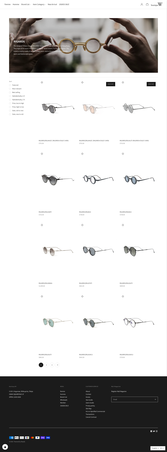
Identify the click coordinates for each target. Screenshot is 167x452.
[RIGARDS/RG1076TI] (98, 251)
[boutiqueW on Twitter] (154, 431)
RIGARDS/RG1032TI (126, 283)
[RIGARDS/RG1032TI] (139, 251)
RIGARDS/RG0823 (85, 212)
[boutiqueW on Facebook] (151, 431)
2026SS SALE (64, 4)
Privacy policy (90, 406)
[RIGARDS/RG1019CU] (98, 322)
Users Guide (90, 403)
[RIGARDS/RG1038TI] (58, 179)
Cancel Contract (91, 417)
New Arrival (52, 4)
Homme (16, 4)
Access (88, 397)
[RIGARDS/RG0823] (98, 179)
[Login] (141, 4)
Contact (88, 394)
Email (115, 396)
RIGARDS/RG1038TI (45, 212)
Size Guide (89, 400)
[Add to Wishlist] (42, 82)
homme (63, 394)
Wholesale (63, 400)
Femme (7, 4)
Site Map (88, 408)
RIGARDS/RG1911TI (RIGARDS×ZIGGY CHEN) (134, 141)
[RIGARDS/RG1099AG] (58, 251)
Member (63, 403)
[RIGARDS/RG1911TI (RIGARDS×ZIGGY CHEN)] (139, 108)
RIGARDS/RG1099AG (45, 283)
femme (62, 391)
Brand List (63, 397)
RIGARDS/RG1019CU (86, 355)
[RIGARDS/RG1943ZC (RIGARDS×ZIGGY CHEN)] (58, 108)
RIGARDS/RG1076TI (85, 283)
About (88, 391)
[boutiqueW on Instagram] (156, 431)
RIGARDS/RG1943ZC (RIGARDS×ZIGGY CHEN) (54, 141)
